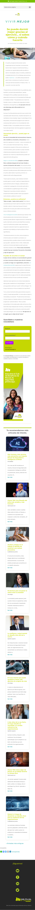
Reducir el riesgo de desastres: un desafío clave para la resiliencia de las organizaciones (17, 816)
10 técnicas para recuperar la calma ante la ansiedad (17, 591)
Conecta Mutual (13, 43)
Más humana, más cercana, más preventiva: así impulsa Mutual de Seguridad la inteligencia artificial (17, 457)
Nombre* (7, 328)
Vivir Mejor (25, 43)
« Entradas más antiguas (15, 843)
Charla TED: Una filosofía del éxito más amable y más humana (17, 502)
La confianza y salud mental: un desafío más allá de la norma (17, 635)
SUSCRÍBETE (9, 343)
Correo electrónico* (10, 335)
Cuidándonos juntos (13, 551)
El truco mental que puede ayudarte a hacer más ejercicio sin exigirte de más (17, 679)
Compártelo (16, 852)
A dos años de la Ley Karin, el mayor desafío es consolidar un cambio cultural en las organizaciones (17, 725)
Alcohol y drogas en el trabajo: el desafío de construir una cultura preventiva (15, 547)
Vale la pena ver (11, 505)
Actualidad (10, 461)
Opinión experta (12, 638)
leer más (10, 477)
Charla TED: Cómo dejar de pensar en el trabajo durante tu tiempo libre (17, 771)
